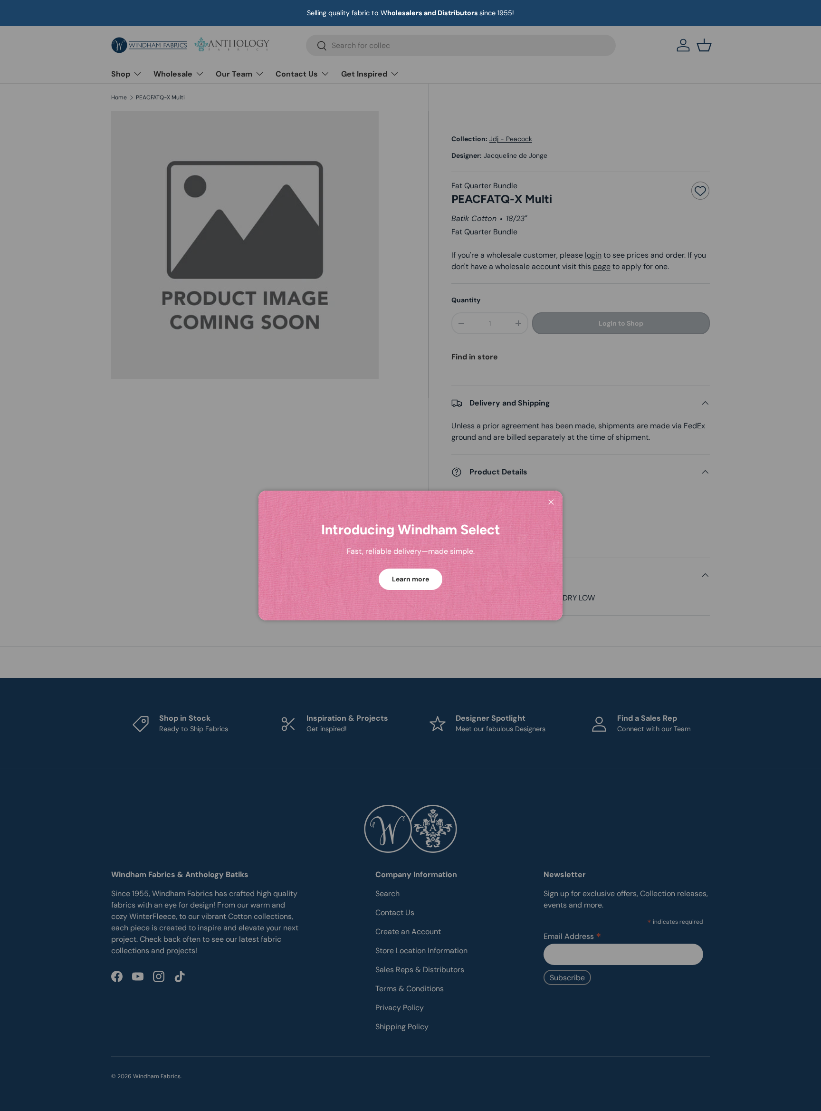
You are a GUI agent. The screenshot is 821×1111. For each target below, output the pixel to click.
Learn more (410, 579)
